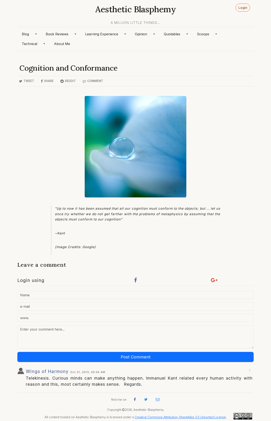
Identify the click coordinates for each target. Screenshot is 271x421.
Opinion (141, 34)
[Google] (214, 281)
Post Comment (136, 356)
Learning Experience (101, 34)
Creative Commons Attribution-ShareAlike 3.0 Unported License (180, 417)
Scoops (203, 34)
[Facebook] (135, 281)
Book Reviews (57, 34)
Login (242, 7)
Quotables (172, 34)
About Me (62, 44)
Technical (29, 44)
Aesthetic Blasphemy (135, 9)
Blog (25, 34)
